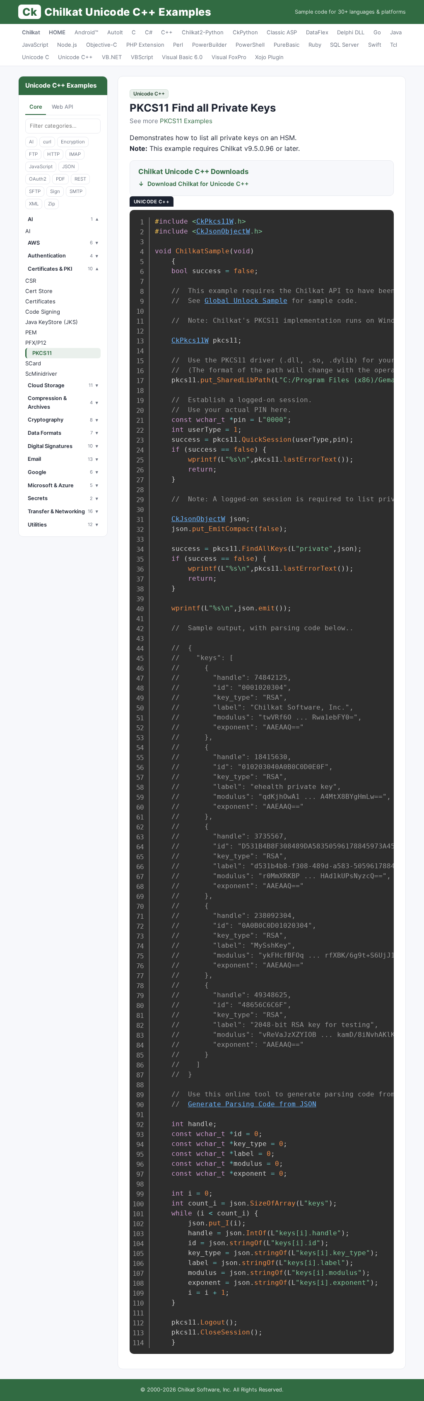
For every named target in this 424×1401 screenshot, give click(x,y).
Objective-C (101, 44)
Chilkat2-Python (203, 32)
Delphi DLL (350, 32)
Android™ (86, 32)
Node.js (67, 44)
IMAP (75, 154)
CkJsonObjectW (223, 231)
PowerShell (250, 44)
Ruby (314, 44)
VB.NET (112, 57)
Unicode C (35, 57)
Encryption (73, 142)
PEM (31, 332)
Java (396, 32)
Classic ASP (282, 32)
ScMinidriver (41, 373)
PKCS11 (42, 353)
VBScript (142, 57)
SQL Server (344, 44)
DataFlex (317, 32)
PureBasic (286, 44)
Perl (178, 44)
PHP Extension (145, 44)
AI (31, 142)
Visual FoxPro (229, 57)
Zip (51, 204)
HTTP (53, 154)
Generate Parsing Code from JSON (252, 1104)
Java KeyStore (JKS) (51, 322)
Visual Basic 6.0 (182, 57)
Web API (62, 106)
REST (80, 179)
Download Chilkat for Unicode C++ (198, 183)
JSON (68, 166)
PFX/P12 (35, 342)
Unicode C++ (75, 57)
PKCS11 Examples (186, 121)
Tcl (393, 44)
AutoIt (115, 32)
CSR (30, 280)
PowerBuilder (209, 44)
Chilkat (31, 32)
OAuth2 (37, 179)
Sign (55, 191)
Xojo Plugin (269, 57)
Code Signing (42, 311)
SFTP (35, 191)
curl (47, 142)
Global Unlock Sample (246, 301)
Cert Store (39, 291)
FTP (33, 154)
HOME (57, 32)
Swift (374, 44)
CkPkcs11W (215, 221)
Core (35, 106)
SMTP (76, 191)
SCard (33, 363)
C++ (167, 32)
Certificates (40, 301)
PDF (60, 179)
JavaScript (35, 44)
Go (377, 32)
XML (34, 204)
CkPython (245, 32)
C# (148, 32)
